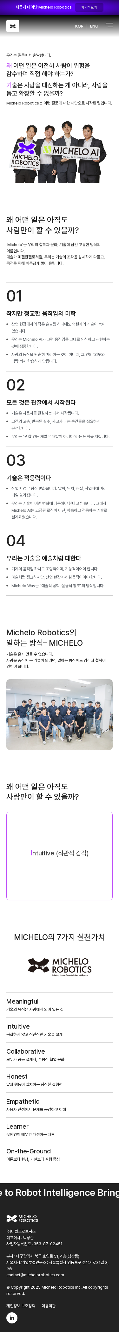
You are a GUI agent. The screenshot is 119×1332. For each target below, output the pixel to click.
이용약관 (49, 1305)
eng (94, 26)
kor (79, 26)
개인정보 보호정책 (20, 1305)
